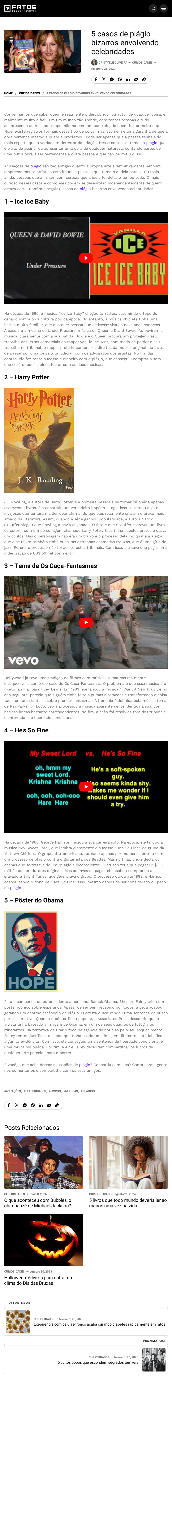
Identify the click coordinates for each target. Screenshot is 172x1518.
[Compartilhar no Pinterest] (120, 79)
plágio (152, 142)
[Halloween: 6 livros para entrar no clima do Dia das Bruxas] (43, 1239)
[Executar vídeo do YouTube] (86, 258)
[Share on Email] (136, 79)
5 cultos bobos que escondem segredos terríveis (98, 1362)
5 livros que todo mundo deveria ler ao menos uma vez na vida (128, 1203)
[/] (153, 8)
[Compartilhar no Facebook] (96, 79)
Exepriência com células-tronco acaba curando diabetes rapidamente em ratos (99, 1324)
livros (56, 1091)
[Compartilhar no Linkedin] (128, 79)
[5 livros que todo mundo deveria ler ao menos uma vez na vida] (128, 1162)
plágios (88, 1091)
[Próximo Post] (153, 1359)
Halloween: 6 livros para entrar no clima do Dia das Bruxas (38, 1280)
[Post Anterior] (18, 1321)
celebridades (35, 1091)
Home (8, 93)
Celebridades (14, 1194)
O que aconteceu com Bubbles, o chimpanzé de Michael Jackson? (37, 1203)
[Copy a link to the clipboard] (144, 79)
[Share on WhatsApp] (112, 79)
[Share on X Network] (104, 79)
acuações (13, 1091)
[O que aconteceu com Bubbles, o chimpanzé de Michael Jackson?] (43, 1162)
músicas (71, 1091)
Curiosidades (142, 62)
